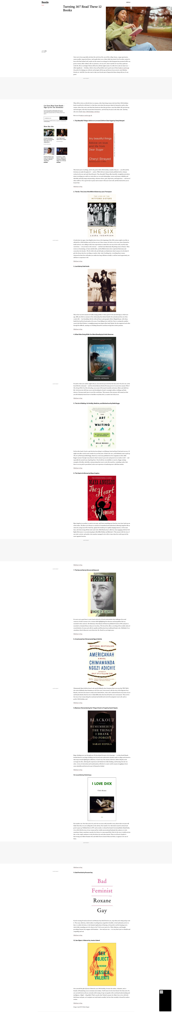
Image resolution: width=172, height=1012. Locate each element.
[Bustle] (45, 2)
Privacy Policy (47, 121)
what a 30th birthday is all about (91, 111)
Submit (63, 118)
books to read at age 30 (86, 115)
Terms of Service (63, 120)
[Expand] (161, 991)
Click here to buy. (78, 186)
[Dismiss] (170, 991)
